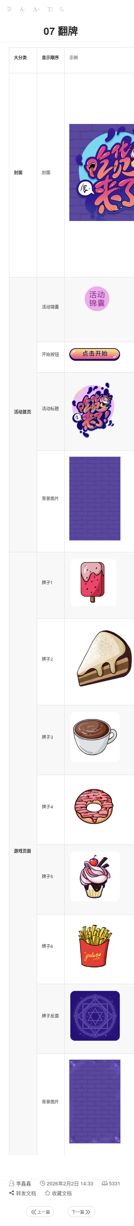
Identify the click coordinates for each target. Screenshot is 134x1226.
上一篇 (43, 1212)
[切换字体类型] (50, 9)
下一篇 (77, 1212)
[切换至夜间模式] (62, 9)
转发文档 (25, 1193)
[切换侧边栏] (9, 9)
